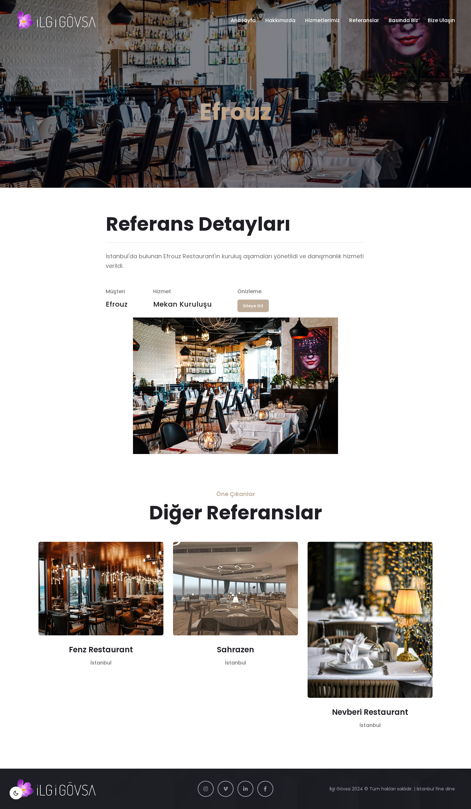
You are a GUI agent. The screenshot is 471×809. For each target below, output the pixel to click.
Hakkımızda (280, 20)
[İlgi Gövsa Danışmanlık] (56, 20)
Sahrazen (235, 649)
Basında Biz (403, 20)
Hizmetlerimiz (322, 20)
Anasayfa (243, 20)
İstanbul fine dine (436, 789)
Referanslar (364, 20)
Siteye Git (253, 306)
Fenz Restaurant (101, 649)
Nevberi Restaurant (370, 712)
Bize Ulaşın (441, 20)
